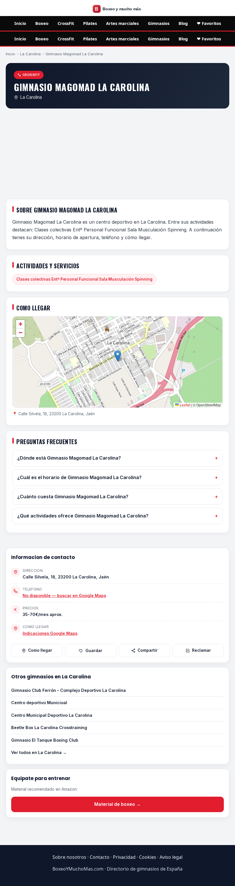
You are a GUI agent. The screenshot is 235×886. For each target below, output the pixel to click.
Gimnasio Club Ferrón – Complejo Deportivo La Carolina (68, 690)
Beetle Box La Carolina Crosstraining (49, 727)
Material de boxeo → (117, 804)
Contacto (99, 857)
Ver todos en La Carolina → (39, 752)
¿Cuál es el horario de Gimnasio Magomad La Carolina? (79, 477)
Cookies (147, 857)
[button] (117, 356)
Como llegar (40, 650)
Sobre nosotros (69, 857)
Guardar (93, 650)
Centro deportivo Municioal (39, 702)
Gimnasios (158, 23)
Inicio (20, 23)
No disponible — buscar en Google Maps (64, 595)
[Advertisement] (117, 155)
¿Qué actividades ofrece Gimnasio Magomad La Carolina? (82, 516)
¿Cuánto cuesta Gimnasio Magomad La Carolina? (72, 496)
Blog (183, 23)
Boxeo (41, 23)
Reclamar (201, 650)
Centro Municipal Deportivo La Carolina (51, 715)
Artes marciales (122, 23)
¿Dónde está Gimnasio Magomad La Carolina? (69, 458)
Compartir (148, 650)
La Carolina (30, 54)
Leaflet (184, 404)
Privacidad (124, 857)
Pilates (90, 23)
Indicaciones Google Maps (50, 633)
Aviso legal (171, 857)
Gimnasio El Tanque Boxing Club (44, 740)
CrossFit (66, 23)
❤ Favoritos (209, 23)
